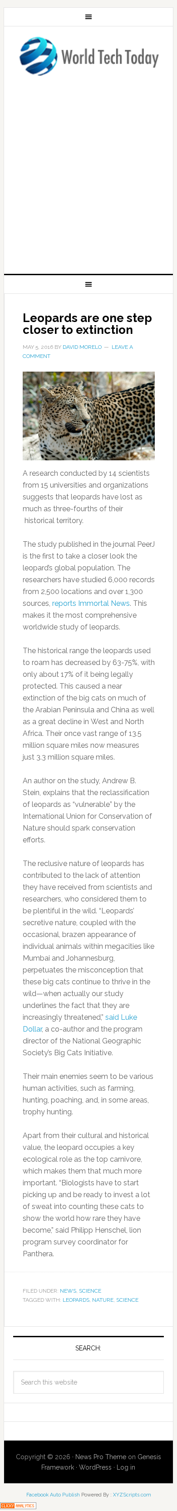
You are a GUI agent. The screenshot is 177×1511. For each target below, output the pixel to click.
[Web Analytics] (18, 1505)
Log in (126, 1467)
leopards (76, 1300)
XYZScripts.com (132, 1495)
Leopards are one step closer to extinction (87, 324)
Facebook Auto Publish (53, 1495)
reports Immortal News (91, 603)
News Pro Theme (100, 1457)
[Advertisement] (88, 172)
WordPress (95, 1467)
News (68, 1291)
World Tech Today (88, 55)
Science (90, 1291)
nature (102, 1300)
